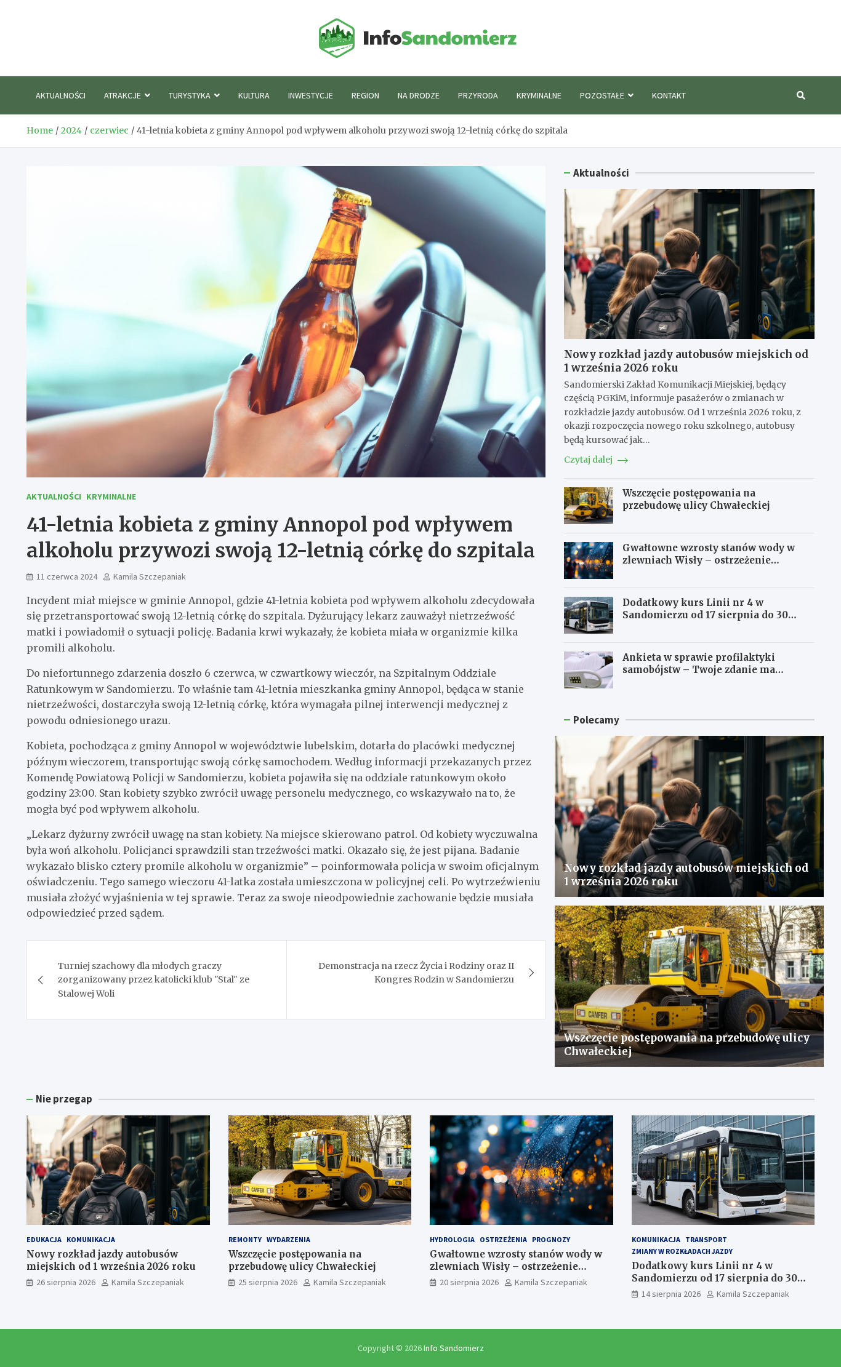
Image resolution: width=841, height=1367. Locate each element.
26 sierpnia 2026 (65, 1282)
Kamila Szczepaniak (149, 576)
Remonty (245, 1239)
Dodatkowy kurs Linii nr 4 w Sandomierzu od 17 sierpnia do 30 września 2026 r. (705, 614)
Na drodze (419, 95)
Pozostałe (602, 95)
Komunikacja (90, 1239)
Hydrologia (452, 1239)
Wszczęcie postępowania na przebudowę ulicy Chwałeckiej (696, 499)
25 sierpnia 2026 (267, 1282)
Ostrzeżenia (503, 1239)
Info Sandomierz (454, 1347)
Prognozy (551, 1239)
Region (365, 95)
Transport (706, 1239)
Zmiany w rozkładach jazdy (682, 1251)
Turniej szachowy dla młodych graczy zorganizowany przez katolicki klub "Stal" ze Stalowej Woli (153, 979)
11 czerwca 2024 (66, 576)
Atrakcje (122, 95)
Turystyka (190, 95)
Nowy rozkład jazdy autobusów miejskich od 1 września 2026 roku (111, 1260)
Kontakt (669, 95)
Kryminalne (539, 95)
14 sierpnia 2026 (671, 1293)
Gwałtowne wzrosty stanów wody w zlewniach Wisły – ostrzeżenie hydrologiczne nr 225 (708, 560)
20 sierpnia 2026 (469, 1282)
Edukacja (44, 1239)
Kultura (254, 95)
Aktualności (61, 95)
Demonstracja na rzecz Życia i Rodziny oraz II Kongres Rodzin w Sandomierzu (416, 972)
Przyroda (478, 95)
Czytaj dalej (589, 459)
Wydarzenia (288, 1239)
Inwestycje (310, 95)
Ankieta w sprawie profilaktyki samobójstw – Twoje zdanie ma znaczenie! (698, 669)
